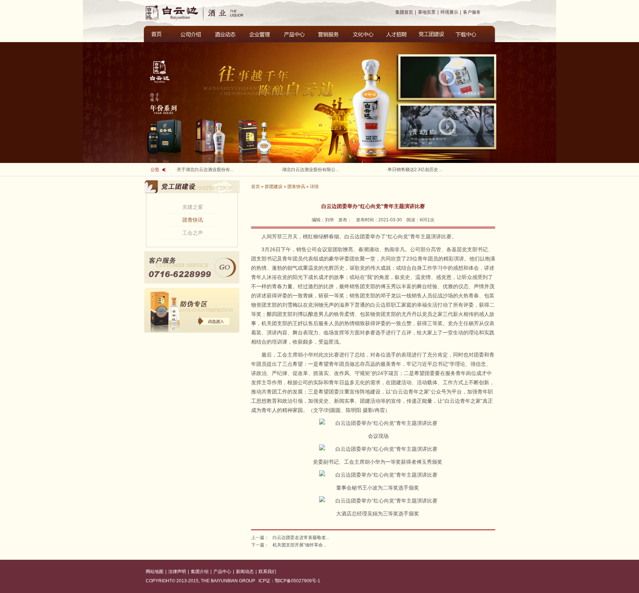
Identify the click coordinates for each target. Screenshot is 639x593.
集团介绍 (200, 571)
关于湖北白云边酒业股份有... (205, 169)
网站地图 (154, 571)
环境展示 (449, 12)
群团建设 (274, 186)
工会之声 (192, 233)
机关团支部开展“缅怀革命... (299, 545)
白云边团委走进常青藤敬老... (301, 537)
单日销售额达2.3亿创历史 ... (415, 169)
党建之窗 (192, 207)
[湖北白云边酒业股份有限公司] (232, 12)
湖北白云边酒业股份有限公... (310, 169)
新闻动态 (245, 571)
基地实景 (427, 12)
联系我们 (267, 571)
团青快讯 (192, 220)
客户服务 (472, 12)
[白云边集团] (173, 12)
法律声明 (177, 571)
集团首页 (404, 12)
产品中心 (222, 571)
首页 (255, 186)
